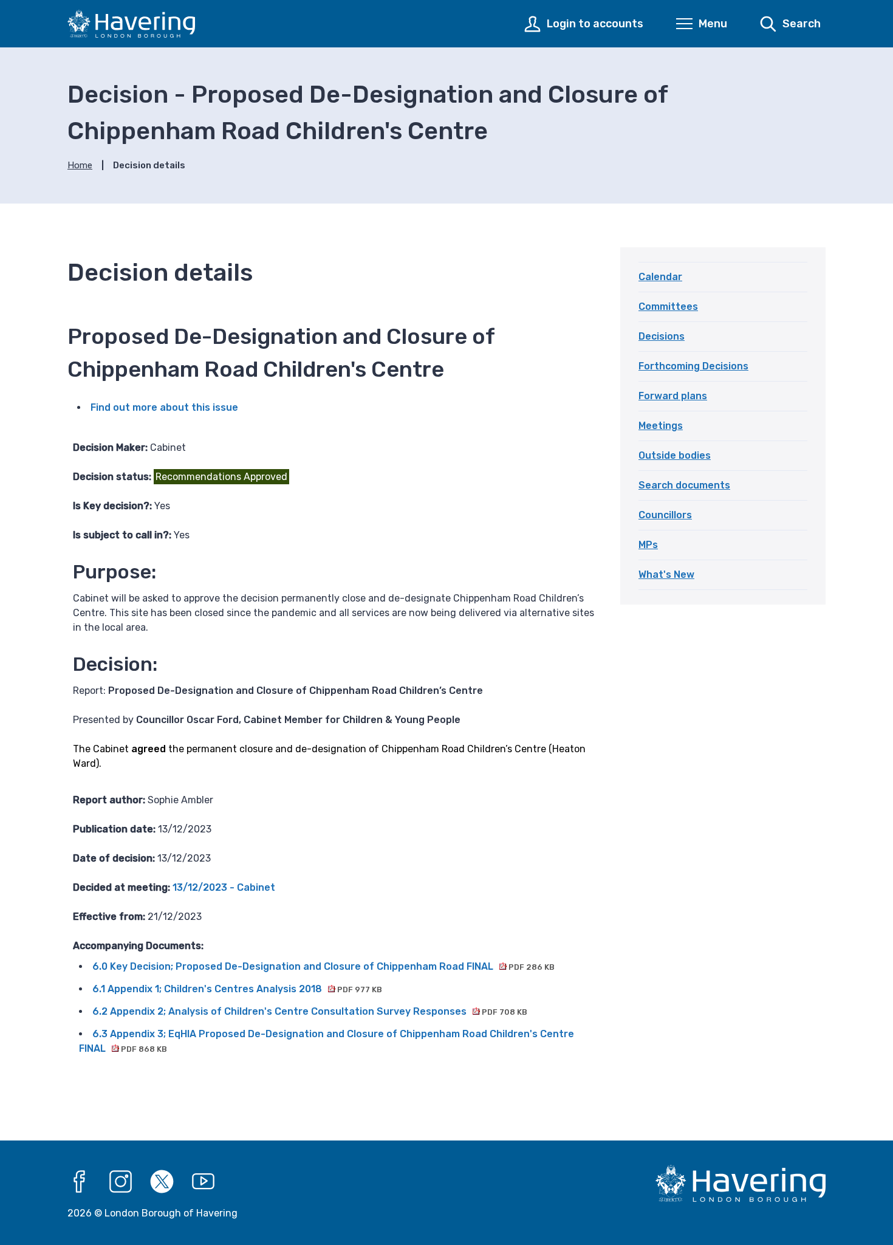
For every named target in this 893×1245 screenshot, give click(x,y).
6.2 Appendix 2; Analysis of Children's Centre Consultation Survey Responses (309, 1011)
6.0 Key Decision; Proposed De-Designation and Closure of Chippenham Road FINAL (323, 966)
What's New (666, 574)
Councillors (665, 515)
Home (79, 165)
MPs (648, 544)
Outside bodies (674, 455)
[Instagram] (121, 1182)
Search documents (684, 485)
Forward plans (672, 396)
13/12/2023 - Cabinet (224, 887)
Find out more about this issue (164, 407)
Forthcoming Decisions (693, 366)
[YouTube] (203, 1182)
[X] (162, 1182)
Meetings (660, 425)
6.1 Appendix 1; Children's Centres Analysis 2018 (237, 989)
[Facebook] (80, 1182)
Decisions (661, 336)
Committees (668, 306)
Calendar (660, 277)
